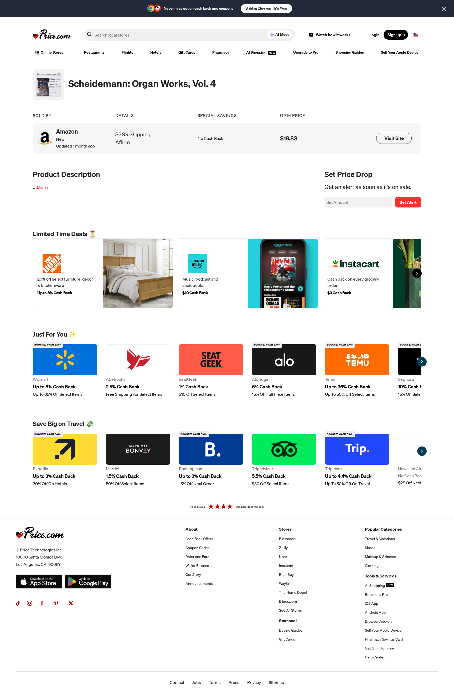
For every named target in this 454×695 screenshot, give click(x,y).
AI (282, 34)
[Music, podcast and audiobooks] (248, 273)
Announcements (199, 583)
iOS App (371, 603)
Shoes (370, 548)
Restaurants (94, 52)
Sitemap (276, 682)
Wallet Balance (197, 566)
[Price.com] (40, 544)
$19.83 (288, 138)
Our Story (193, 574)
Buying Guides (291, 630)
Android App (375, 612)
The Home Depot (293, 592)
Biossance (287, 539)
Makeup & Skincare (380, 557)
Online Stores (52, 52)
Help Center (375, 657)
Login (374, 35)
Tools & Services (380, 576)
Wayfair (285, 583)
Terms (215, 682)
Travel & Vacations (380, 539)
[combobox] (189, 35)
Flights (127, 52)
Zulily (283, 548)
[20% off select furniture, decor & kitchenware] (103, 273)
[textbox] (416, 34)
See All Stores (290, 610)
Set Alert (408, 202)
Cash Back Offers (199, 539)
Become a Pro (376, 594)
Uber (283, 557)
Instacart (286, 566)
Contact (177, 682)
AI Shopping (256, 52)
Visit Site (394, 138)
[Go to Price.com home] (52, 34)
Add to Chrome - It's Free (266, 9)
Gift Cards (186, 52)
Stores (285, 529)
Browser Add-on (378, 621)
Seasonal (288, 620)
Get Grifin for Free (379, 648)
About (191, 529)
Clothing (372, 566)
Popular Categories (383, 529)
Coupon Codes (197, 548)
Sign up (394, 35)
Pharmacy (220, 52)
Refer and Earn (197, 557)
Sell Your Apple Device (400, 52)
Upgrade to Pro (305, 52)
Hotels (155, 52)
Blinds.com (288, 601)
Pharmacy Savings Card (384, 639)
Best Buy (286, 574)
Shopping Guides (350, 52)
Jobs (196, 682)
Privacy (254, 682)
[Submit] (89, 36)
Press (234, 682)
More (42, 187)
